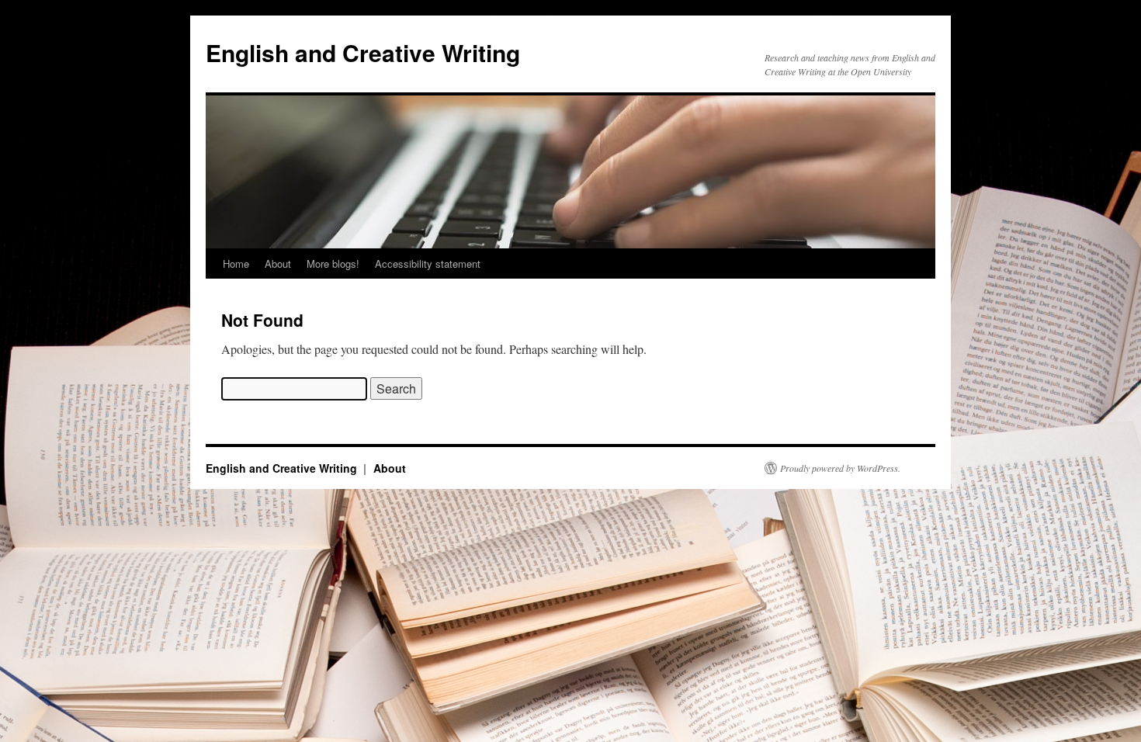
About (278, 263)
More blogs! (333, 263)
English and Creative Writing (363, 52)
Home (236, 263)
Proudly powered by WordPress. (840, 468)
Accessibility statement (427, 263)
